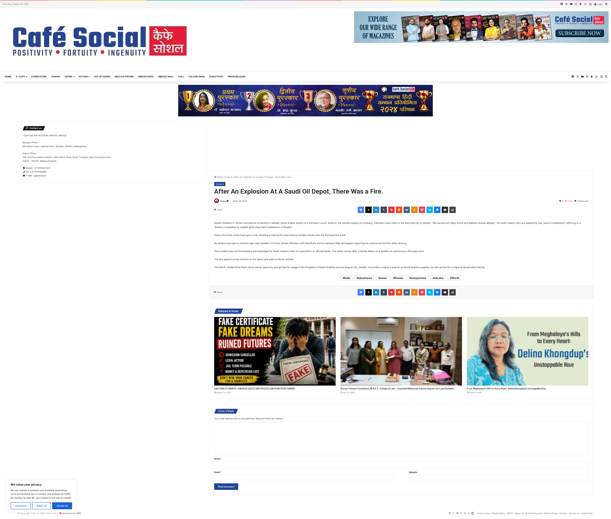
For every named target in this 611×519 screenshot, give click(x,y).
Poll (181, 76)
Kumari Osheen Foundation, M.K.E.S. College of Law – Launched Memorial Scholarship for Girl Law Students (397, 388)
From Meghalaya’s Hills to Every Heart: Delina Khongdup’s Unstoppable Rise (506, 388)
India (347, 278)
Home (8, 76)
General (228, 177)
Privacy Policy (498, 513)
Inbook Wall (166, 76)
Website (413, 472)
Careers (563, 513)
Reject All (41, 505)
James (223, 201)
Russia (399, 278)
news (383, 278)
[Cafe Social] (101, 39)
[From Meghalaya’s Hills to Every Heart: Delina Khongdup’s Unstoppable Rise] (527, 351)
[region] (41, 496)
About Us (519, 513)
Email (217, 472)
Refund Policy (551, 513)
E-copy (20, 76)
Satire (68, 76)
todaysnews (418, 278)
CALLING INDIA (196, 76)
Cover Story (39, 76)
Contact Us (574, 513)
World (455, 278)
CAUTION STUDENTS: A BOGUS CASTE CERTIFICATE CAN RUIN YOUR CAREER (254, 388)
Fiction (83, 76)
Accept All (62, 505)
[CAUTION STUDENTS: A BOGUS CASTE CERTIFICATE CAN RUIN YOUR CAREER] (275, 351)
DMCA (510, 513)
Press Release (237, 76)
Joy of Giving (102, 76)
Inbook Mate (146, 76)
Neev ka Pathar (124, 76)
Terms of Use (483, 513)
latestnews (365, 278)
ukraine (439, 278)
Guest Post (216, 76)
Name (218, 458)
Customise (20, 505)
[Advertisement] (401, 143)
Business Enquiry (534, 513)
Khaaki (56, 76)
